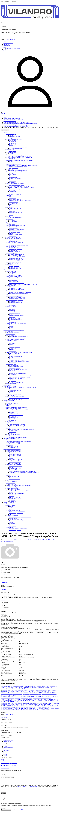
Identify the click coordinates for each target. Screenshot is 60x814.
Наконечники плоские (15, 455)
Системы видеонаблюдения (13, 434)
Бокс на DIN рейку (14, 247)
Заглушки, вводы (13, 494)
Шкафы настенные (11, 271)
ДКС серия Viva (13, 481)
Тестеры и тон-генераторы (16, 382)
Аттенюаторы (12, 243)
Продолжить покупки (6, 809)
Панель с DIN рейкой (14, 318)
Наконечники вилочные (15, 454)
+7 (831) (10, 39)
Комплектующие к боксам (15, 249)
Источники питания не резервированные (16, 407)
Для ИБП (11, 379)
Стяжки (11, 522)
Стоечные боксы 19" (14, 251)
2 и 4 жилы (12, 153)
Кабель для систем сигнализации (14, 155)
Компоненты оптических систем (12, 237)
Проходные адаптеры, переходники (15, 183)
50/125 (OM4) (12, 143)
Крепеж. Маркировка (9, 502)
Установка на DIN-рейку (15, 226)
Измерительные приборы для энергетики (19, 377)
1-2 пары (11, 135)
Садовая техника (10, 334)
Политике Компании (34, 786)
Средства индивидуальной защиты (15, 339)
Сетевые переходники (14, 463)
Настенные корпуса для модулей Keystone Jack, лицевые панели (22, 165)
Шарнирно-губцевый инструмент (17, 373)
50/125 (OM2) (12, 140)
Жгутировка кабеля (14, 524)
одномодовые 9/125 (14, 266)
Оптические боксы (11, 246)
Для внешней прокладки (15, 148)
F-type (10, 196)
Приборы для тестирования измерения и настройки (19, 375)
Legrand (8, 475)
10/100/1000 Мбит (13, 447)
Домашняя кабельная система (13, 213)
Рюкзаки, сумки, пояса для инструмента (19, 336)
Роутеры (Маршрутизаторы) (13, 442)
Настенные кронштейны (15, 302)
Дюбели (11, 507)
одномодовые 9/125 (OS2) (15, 255)
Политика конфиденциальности (9, 763)
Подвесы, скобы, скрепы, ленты (17, 511)
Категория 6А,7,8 (13, 177)
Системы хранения (11, 335)
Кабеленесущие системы (10, 386)
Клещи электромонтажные (16, 366)
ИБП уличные (9, 405)
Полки (11, 326)
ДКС (7, 480)
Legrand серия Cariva (14, 477)
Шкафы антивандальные (12, 294)
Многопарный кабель (14, 136)
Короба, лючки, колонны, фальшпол (15, 396)
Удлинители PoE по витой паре (17, 425)
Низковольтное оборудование (13, 464)
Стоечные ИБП (13, 412)
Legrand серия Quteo (14, 476)
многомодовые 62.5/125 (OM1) (17, 256)
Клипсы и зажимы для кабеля (16, 520)
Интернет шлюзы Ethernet (15, 443)
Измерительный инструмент (16, 378)
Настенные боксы (13, 250)
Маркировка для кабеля (15, 530)
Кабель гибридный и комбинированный (16, 147)
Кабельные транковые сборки (13, 262)
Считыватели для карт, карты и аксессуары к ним (21, 429)
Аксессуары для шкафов (15, 275)
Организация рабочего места (13, 164)
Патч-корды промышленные (16, 229)
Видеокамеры (12, 436)
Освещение (12, 317)
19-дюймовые (12, 273)
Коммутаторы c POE (14, 446)
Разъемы (8, 195)
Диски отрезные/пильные (15, 356)
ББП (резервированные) (12, 403)
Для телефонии (13, 221)
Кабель (5, 132)
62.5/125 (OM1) (13, 144)
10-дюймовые (12, 272)
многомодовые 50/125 (14, 267)
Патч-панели (9, 207)
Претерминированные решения (14, 222)
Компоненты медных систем (11, 162)
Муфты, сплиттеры (11, 169)
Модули (11, 233)
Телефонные (12, 181)
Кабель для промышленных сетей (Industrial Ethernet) (19, 160)
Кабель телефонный (11, 152)
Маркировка (9, 527)
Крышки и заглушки (14, 230)
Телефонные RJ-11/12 (14, 203)
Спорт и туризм (7, 385)
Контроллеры (12, 432)
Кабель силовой (10, 149)
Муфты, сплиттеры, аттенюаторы (14, 242)
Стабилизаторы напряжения (13, 408)
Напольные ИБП (13, 411)
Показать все (12, 182)
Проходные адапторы (14, 232)
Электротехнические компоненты (12, 449)
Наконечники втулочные (15, 459)
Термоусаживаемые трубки (16, 519)
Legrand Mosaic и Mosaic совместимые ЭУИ (17, 490)
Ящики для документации (15, 319)
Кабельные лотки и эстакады (13, 394)
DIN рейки (12, 467)
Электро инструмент (11, 340)
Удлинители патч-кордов (15, 189)
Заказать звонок (4, 36)
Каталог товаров (4, 130)
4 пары (11, 138)
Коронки (11, 358)
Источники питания (9, 400)
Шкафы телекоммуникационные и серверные (20, 287)
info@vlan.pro (4, 717)
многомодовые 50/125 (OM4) (16, 260)
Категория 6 (12, 175)
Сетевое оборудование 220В (13, 460)
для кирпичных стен (14, 489)
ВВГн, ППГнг (12, 151)
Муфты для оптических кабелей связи (18, 245)
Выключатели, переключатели (17, 493)
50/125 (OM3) (12, 141)
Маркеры (8, 503)
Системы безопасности (9, 422)
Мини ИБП (12, 419)
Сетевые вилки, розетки (15, 462)
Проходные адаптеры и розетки (14, 238)
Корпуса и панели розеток (15, 234)
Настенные (12, 209)
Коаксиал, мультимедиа (15, 178)
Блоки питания (10, 402)
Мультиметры (12, 381)
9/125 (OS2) (12, 145)
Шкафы (11, 215)
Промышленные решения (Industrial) (15, 225)
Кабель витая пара (11, 134)
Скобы (11, 506)
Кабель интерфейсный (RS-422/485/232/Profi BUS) (19, 157)
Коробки (11, 496)
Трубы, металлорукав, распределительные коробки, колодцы (21, 387)
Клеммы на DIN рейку (15, 469)
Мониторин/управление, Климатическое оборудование (20, 290)
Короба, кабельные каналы (16, 399)
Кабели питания (13, 280)
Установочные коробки (12, 488)
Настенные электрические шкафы (17, 298)
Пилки (11, 357)
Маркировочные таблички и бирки (18, 528)
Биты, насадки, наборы (15, 353)
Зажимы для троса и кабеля (16, 513)
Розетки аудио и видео (15, 498)
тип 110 (11, 192)
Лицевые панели (13, 168)
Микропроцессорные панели (16, 315)
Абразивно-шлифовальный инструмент (19, 361)
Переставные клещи (14, 365)
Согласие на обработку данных (8, 765)
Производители (7, 741)
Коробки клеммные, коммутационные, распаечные (22, 392)
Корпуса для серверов (14, 313)
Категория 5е (12, 174)
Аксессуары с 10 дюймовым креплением (16, 323)
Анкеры (11, 509)
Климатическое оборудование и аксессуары (20, 292)
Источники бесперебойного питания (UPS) (17, 409)
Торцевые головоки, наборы (16, 360)
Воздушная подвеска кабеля (13, 510)
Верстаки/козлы (10, 331)
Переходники (12, 179)
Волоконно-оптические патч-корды (15, 254)
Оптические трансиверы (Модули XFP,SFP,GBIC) (18, 441)
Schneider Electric (10, 483)
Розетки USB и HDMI (14, 497)
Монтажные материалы (12, 515)
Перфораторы (12, 348)
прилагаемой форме (22, 786)
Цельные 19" (12, 211)
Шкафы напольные (11, 285)
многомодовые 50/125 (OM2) (16, 258)
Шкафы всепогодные (11, 306)
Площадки (12, 523)
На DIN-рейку (12, 416)
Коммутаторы (9, 445)
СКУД (8, 428)
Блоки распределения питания (14, 276)
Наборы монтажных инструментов (18, 369)
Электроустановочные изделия (11, 473)
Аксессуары (12, 279)
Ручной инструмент (11, 364)
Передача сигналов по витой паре (17, 426)
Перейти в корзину (16, 809)
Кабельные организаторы (15, 321)
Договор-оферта (5, 768)
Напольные (12, 309)
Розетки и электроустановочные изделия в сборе (18, 485)
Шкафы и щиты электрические (14, 296)
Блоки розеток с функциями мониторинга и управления (23, 284)
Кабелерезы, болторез (14, 368)
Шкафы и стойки (8, 270)
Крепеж (11, 314)
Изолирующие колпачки (15, 199)
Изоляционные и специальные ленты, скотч (20, 517)
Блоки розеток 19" (14, 281)
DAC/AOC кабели (14, 263)
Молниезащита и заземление (13, 450)
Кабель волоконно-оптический (14, 139)
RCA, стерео (12, 198)
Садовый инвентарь (11, 383)
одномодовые (12, 239)
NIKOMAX (12, 224)
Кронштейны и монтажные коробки (18, 437)
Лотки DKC (12, 395)
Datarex (6, 574)
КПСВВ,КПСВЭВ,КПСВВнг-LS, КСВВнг (20, 156)
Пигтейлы (9, 264)
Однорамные (12, 304)
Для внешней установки (15, 217)
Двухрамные (12, 305)
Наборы (11, 344)
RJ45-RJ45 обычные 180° (15, 194)
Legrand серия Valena (14, 479)
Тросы (11, 514)
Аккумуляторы (10, 421)
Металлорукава (13, 388)
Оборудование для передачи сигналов (15, 424)
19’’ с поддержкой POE (15, 208)
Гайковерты (12, 343)
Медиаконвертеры (11, 439)
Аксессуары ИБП (13, 413)
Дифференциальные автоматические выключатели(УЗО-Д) (24, 472)
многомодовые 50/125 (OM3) (16, 259)
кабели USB (12, 190)
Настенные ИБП (13, 417)
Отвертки (11, 349)
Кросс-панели (9, 219)
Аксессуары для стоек (14, 301)
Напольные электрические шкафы (17, 297)
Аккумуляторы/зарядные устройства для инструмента (22, 341)
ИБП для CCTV (10, 404)
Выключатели (12, 484)
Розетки (8, 216)
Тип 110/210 (12, 220)
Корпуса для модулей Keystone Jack (18, 166)
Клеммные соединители (15, 468)
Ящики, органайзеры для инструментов (19, 337)
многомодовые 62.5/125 (15, 268)
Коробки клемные (13, 228)
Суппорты (12, 500)
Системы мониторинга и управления (18, 293)
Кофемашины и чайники (12, 332)
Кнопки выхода (13, 430)
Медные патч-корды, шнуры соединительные (17, 186)
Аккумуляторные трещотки (16, 345)
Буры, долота (12, 354)
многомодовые (13, 241)
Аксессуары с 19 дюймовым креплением (16, 311)
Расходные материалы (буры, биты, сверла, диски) (19, 352)
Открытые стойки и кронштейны (14, 300)
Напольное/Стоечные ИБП (16, 415)
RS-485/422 (12, 158)
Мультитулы (12, 370)
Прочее (11, 327)
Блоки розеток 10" (14, 277)
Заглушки (11, 173)
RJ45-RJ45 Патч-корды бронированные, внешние (21, 187)
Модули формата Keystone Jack (14, 172)
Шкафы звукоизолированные (16, 289)
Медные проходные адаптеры (16, 185)
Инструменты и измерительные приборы (14, 330)
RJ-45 (10, 204)
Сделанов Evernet (3, 760)
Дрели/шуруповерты (14, 347)
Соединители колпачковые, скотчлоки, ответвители (22, 471)
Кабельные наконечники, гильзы (14, 451)
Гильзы (11, 458)
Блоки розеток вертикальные (16, 283)
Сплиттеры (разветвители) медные (18, 170)
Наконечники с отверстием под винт (18, 456)
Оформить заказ (25, 809)
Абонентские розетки (11, 253)
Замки (10, 433)
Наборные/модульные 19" (15, 212)
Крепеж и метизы (10, 505)
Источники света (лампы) (15, 466)
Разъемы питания (13, 202)
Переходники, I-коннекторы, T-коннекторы (20, 200)
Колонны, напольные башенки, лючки (19, 398)
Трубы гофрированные (15, 390)
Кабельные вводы (13, 518)
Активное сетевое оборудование (12, 438)
